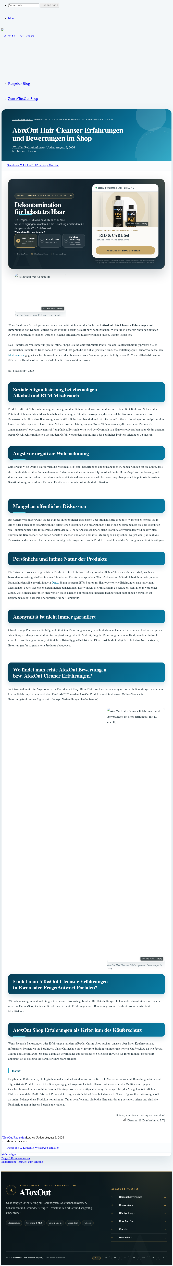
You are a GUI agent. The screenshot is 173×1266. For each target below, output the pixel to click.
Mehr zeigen (9, 1154)
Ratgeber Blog (19, 83)
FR (115, 1258)
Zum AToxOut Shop (23, 98)
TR (143, 1258)
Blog (29, 119)
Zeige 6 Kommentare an (15, 1158)
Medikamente (16, 355)
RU (153, 1258)
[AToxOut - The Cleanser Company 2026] (18, 65)
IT (125, 1258)
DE (96, 1258)
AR (162, 1258)
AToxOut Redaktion (24, 147)
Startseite (19, 119)
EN (106, 1258)
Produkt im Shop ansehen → (125, 250)
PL (134, 1258)
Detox (55, 582)
